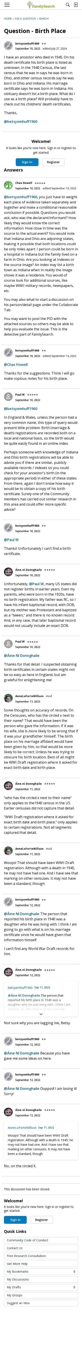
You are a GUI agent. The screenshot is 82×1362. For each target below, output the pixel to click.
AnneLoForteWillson (29, 696)
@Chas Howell (16, 364)
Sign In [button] (27, 162)
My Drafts (41, 1287)
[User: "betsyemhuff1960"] (8, 45)
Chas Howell (23, 183)
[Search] (68, 5)
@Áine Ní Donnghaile (21, 655)
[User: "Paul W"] (8, 396)
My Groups (14, 1295)
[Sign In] (76, 5)
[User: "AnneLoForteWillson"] (8, 698)
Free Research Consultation (26, 1256)
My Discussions (18, 1279)
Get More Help (17, 1264)
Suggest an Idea (18, 1303)
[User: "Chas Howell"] (8, 185)
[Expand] (41, 1014)
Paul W (20, 394)
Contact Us (15, 1248)
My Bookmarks (41, 1271)
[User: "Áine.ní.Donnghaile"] (8, 572)
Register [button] (53, 162)
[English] (41, 5)
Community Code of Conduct (27, 1240)
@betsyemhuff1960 (20, 121)
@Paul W (11, 539)
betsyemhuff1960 (27, 43)
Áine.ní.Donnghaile (28, 570)
